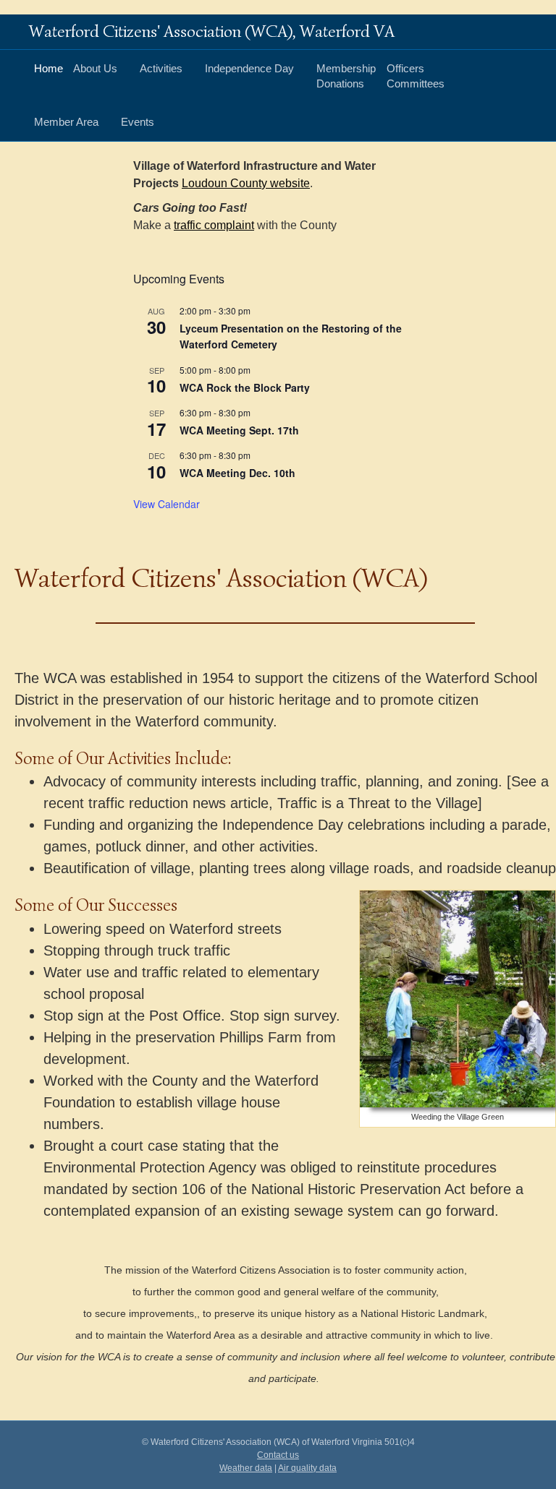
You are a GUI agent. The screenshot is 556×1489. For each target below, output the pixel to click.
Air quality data (307, 1468)
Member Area (66, 122)
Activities (161, 68)
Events (137, 122)
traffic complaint (214, 225)
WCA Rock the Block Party (245, 387)
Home (48, 68)
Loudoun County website (246, 183)
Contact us (278, 1455)
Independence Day (249, 68)
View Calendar (166, 504)
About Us (95, 68)
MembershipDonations (346, 76)
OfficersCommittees (416, 76)
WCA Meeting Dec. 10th (237, 472)
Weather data (245, 1468)
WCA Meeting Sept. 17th (239, 430)
